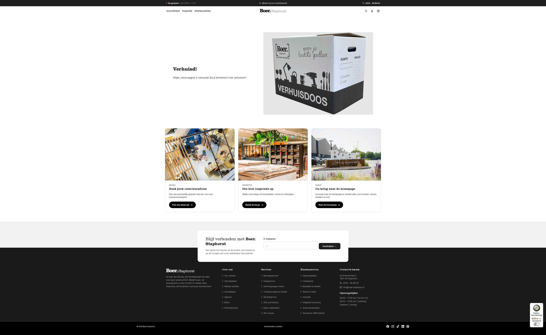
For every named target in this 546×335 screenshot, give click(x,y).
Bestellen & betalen (311, 286)
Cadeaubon (308, 281)
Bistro (227, 302)
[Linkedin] (403, 326)
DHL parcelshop (270, 302)
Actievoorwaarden (311, 308)
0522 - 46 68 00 (372, 3)
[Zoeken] (366, 11)
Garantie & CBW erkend (314, 313)
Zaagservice (269, 281)
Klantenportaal (231, 308)
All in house (268, 313)
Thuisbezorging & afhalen (275, 291)
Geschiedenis (230, 281)
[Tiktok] (398, 326)
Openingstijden (310, 275)
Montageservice (270, 275)
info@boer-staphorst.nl (353, 287)
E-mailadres (270, 239)
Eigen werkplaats (271, 308)
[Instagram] (392, 326)
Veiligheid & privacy (312, 302)
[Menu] (541, 304)
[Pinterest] (408, 326)
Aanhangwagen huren (273, 286)
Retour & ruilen (309, 291)
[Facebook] (387, 326)
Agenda (228, 297)
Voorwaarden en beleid (273, 326)
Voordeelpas (230, 291)
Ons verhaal (229, 275)
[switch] (536, 324)
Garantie (307, 297)
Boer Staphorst (149, 326)
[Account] (372, 11)
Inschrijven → (329, 246)
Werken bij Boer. (231, 286)
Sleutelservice (269, 297)
